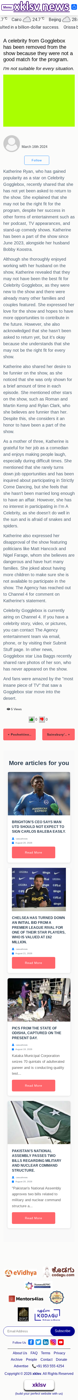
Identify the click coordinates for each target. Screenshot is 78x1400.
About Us (20, 1353)
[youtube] (61, 1342)
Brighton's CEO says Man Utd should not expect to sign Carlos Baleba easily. (39, 827)
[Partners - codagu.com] (58, 1271)
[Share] (74, 7)
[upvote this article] (31, 719)
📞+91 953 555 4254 (48, 1366)
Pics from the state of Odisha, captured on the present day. (36, 1033)
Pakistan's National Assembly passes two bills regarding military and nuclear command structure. (36, 1160)
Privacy (59, 1353)
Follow (37, 160)
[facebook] (31, 1342)
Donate (61, 1359)
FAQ (34, 1353)
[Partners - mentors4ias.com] (27, 1297)
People (31, 1359)
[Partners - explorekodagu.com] (47, 1314)
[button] (5, 10)
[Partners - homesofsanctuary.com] (24, 1314)
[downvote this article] (42, 719)
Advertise (21, 1366)
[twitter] (38, 1342)
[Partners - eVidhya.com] (21, 1271)
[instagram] (53, 1342)
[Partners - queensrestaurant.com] (58, 1297)
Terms (45, 1353)
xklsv (39, 1385)
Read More (33, 852)
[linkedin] (46, 1342)
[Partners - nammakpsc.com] (39, 1284)
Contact (46, 1359)
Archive (17, 1359)
